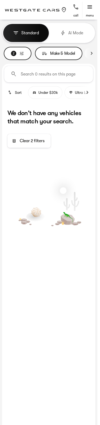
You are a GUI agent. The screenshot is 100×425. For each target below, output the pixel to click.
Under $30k (48, 92)
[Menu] (90, 7)
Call (75, 15)
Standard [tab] (30, 33)
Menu (90, 15)
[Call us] (75, 7)
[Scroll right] (91, 53)
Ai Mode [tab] (75, 33)
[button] (64, 10)
